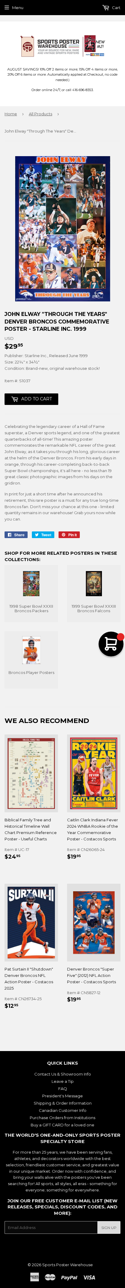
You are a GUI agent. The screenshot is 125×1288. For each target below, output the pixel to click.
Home (11, 113)
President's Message (62, 1095)
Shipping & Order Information (63, 1103)
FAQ (62, 1088)
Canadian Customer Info (62, 1110)
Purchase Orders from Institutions (62, 1117)
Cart (115, 7)
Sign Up (109, 1227)
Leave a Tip (63, 1081)
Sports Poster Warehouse (67, 1264)
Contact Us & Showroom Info (62, 1074)
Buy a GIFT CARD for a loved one (62, 1124)
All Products (40, 113)
